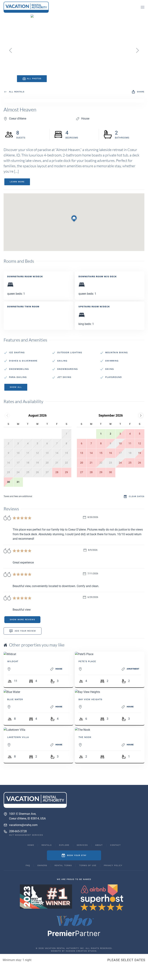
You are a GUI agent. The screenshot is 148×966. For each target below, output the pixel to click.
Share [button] (140, 92)
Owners (42, 865)
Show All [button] (16, 387)
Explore (64, 845)
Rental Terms (63, 865)
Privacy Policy (113, 865)
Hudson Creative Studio (81, 951)
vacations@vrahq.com (23, 825)
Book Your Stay (76, 855)
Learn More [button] (17, 182)
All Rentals (16, 92)
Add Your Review (25, 631)
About (99, 845)
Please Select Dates (126, 960)
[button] (142, 7)
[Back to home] (26, 7)
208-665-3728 (18, 831)
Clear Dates (136, 496)
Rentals (47, 845)
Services (82, 845)
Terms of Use (87, 865)
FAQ (28, 865)
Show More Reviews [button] (22, 619)
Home (30, 845)
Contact (115, 845)
